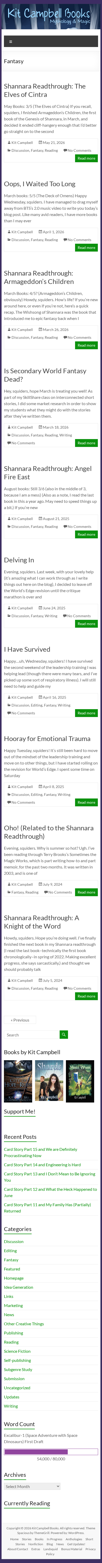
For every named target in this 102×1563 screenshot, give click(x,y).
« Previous (20, 1019)
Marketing (13, 1305)
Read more (86, 158)
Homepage (14, 1277)
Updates (11, 1396)
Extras (35, 1549)
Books (39, 1539)
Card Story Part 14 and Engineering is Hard (42, 1164)
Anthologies (74, 1539)
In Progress (54, 1539)
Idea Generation (18, 1287)
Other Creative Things (24, 1323)
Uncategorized (17, 1387)
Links (8, 1296)
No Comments (79, 150)
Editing (36, 705)
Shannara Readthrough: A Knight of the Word (41, 921)
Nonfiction (35, 1544)
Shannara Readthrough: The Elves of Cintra (45, 90)
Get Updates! (76, 1544)
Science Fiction (17, 1351)
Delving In (19, 560)
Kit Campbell (22, 142)
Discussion (20, 150)
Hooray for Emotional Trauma (47, 738)
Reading (51, 150)
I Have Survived (27, 649)
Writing (65, 435)
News (9, 1314)
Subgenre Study (18, 1369)
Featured (12, 1268)
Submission (14, 1378)
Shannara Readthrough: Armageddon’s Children (39, 277)
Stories (26, 1539)
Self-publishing (17, 1360)
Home (14, 1539)
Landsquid (50, 1549)
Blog (50, 1544)
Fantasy (37, 150)
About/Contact (17, 1549)
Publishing (13, 1332)
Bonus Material (71, 1549)
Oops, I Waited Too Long (39, 183)
